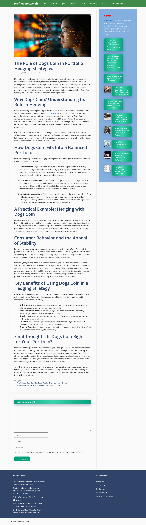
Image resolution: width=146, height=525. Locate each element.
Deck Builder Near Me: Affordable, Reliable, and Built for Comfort (114, 104)
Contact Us (100, 485)
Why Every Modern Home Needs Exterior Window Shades (121, 118)
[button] (129, 3)
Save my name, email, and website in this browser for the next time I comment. (50, 452)
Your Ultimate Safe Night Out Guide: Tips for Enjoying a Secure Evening (42, 383)
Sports (63, 3)
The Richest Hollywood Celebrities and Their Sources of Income (113, 44)
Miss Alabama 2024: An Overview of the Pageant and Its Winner (39, 385)
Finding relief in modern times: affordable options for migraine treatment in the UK (113, 63)
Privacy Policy (101, 492)
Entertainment (118, 3)
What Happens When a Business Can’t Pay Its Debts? (122, 131)
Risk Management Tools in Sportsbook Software (122, 156)
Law (81, 3)
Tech (44, 3)
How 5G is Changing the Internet (120, 144)
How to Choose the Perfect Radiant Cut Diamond (121, 170)
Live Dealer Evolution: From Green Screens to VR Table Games (122, 91)
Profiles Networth (26, 3)
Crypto (19, 381)
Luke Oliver (109, 20)
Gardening (93, 3)
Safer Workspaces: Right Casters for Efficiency (114, 78)
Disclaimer (100, 489)
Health (73, 3)
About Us (100, 481)
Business (54, 3)
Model (104, 3)
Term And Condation (104, 496)
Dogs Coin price (49, 113)
